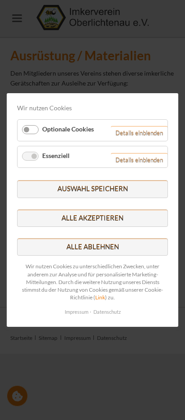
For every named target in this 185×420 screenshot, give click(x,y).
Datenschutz (107, 312)
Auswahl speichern (92, 189)
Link (100, 297)
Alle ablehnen (92, 247)
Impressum (76, 312)
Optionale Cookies (68, 128)
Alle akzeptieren (92, 218)
